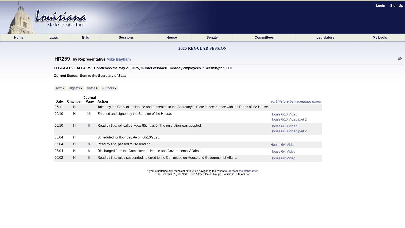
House (171, 37)
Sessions (126, 37)
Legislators (325, 37)
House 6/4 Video (283, 145)
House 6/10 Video (283, 114)
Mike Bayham (119, 59)
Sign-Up (396, 5)
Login (380, 5)
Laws (54, 37)
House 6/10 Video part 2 (288, 119)
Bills (85, 37)
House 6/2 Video (283, 158)
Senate (212, 37)
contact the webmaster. (243, 170)
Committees (264, 37)
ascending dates (307, 101)
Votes (91, 88)
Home (18, 37)
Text (58, 88)
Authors (108, 88)
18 (89, 113)
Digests (74, 88)
